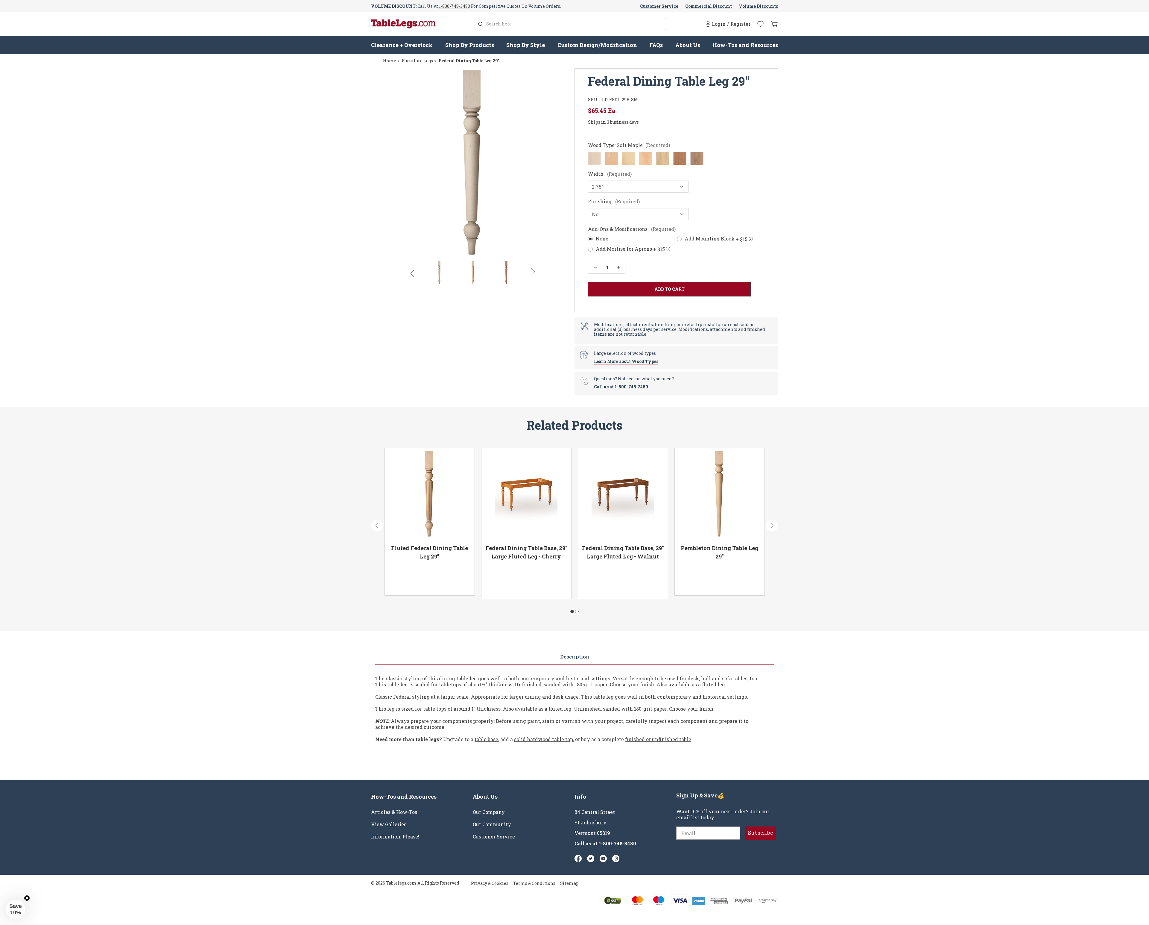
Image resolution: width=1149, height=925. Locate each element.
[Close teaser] (27, 898)
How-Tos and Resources (745, 45)
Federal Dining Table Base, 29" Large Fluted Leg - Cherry (526, 552)
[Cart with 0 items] (774, 24)
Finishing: (614, 202)
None (602, 239)
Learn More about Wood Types (626, 361)
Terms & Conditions (534, 883)
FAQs (656, 45)
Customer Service (659, 6)
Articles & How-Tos (394, 812)
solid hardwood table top (543, 739)
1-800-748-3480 (454, 6)
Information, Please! (395, 837)
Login (719, 24)
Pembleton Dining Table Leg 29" (719, 552)
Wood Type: (629, 145)
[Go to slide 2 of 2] (577, 611)
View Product (410, 582)
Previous (412, 273)
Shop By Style (525, 45)
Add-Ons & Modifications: (632, 229)
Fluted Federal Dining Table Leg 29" (429, 552)
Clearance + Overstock (402, 45)
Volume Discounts (758, 6)
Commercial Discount (708, 6)
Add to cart (452, 582)
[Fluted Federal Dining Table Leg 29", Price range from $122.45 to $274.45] (429, 494)
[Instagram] (615, 858)
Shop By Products (469, 45)
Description (574, 656)
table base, (487, 739)
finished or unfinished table (658, 739)
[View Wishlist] (760, 24)
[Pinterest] (590, 858)
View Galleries (388, 824)
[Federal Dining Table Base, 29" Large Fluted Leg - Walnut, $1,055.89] (622, 494)
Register (740, 24)
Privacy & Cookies (489, 883)
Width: (610, 174)
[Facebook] (578, 858)
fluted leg (713, 684)
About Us (687, 45)
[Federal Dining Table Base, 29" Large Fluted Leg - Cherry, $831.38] (526, 494)
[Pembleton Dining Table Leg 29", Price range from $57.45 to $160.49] (719, 494)
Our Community (492, 824)
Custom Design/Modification (597, 45)
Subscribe (760, 833)
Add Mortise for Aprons (630, 249)
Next (533, 272)
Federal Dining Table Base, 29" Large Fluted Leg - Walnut (623, 552)
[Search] (481, 24)
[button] (15, 909)
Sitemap (569, 883)
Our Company (489, 812)
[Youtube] (603, 858)
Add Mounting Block (716, 239)
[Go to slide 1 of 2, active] (572, 611)
